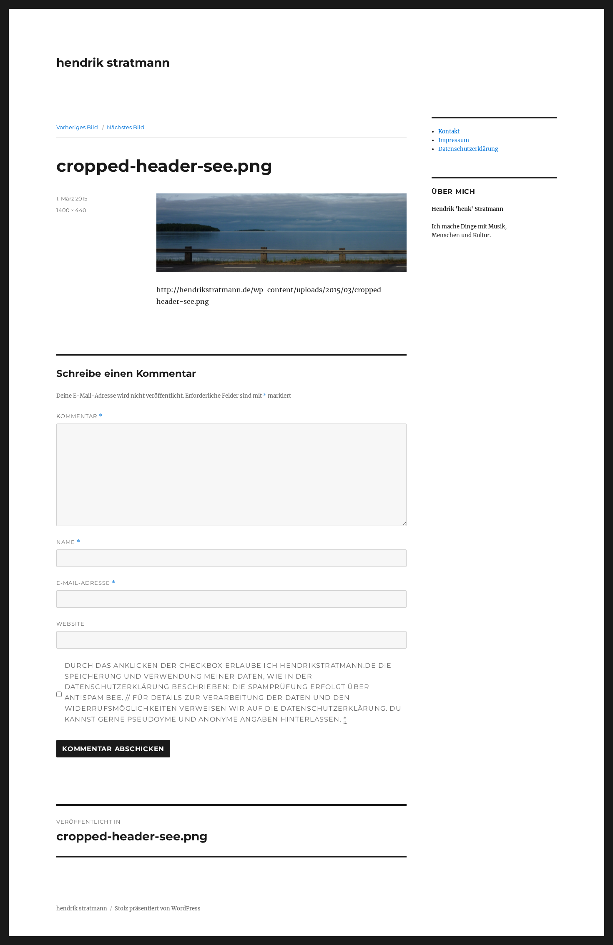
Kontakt (449, 131)
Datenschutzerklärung (468, 149)
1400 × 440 (71, 210)
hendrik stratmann (113, 62)
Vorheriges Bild (77, 127)
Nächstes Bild (125, 127)
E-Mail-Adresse (86, 583)
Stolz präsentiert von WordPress (158, 908)
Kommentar (79, 416)
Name (68, 542)
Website (70, 623)
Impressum (453, 140)
